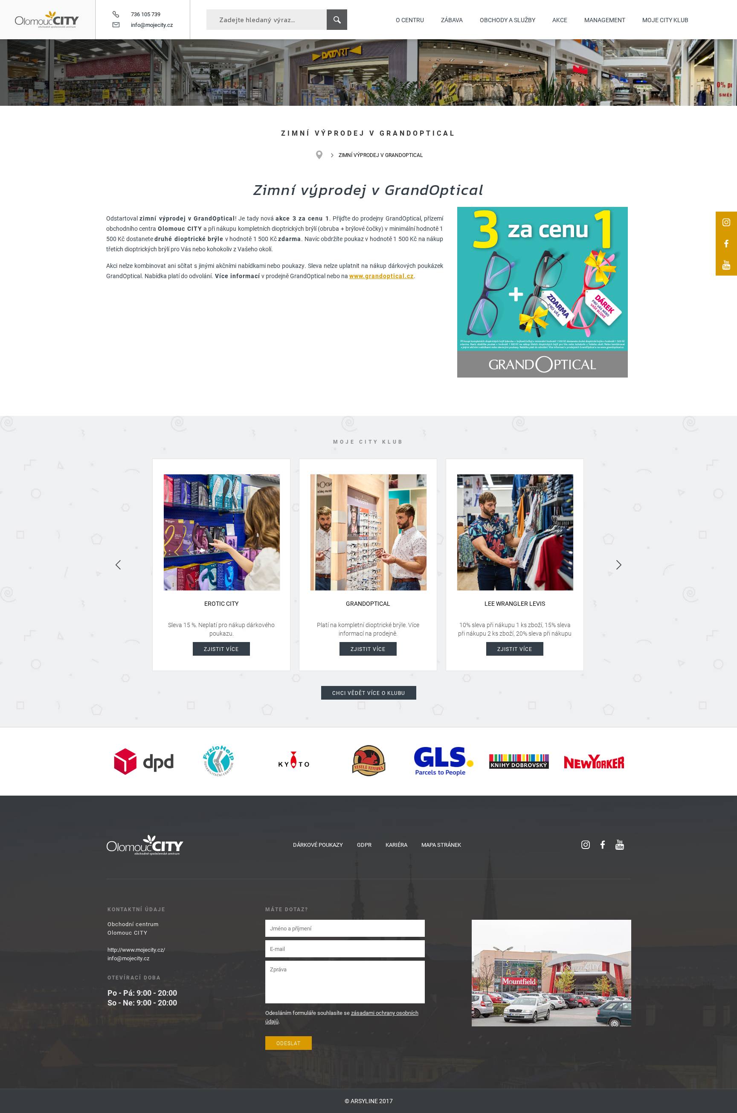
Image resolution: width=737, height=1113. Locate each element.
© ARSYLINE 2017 (369, 1101)
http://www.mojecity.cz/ (136, 949)
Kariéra (396, 845)
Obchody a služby (507, 20)
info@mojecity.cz (152, 25)
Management (604, 20)
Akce (559, 20)
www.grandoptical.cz (381, 276)
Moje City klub (665, 20)
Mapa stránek (441, 845)
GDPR (364, 845)
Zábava (452, 20)
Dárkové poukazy (318, 845)
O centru (410, 20)
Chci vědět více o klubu (368, 692)
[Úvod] (323, 155)
